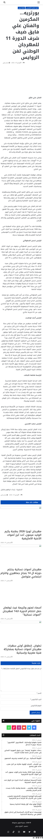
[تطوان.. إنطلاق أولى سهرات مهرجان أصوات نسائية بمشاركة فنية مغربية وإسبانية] (21, 632)
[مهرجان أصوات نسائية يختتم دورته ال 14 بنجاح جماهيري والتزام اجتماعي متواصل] (21, 556)
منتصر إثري (6, 63)
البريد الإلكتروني (35, 699)
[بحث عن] (4, 3)
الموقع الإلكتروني (36, 705)
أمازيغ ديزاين (19, 826)
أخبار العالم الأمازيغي (32, 8)
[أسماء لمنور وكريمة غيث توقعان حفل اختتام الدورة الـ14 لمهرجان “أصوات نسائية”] (21, 594)
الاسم (39, 693)
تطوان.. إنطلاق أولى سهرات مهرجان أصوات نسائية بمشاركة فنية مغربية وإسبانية (22, 649)
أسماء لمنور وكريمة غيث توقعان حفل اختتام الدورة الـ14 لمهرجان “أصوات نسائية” (22, 611)
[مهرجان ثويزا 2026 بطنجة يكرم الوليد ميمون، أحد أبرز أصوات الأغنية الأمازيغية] (21, 518)
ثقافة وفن (21, 8)
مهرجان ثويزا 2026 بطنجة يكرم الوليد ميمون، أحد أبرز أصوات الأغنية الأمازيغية (23, 535)
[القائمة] (38, 3)
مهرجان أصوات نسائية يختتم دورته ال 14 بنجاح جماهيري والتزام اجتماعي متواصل (21, 573)
